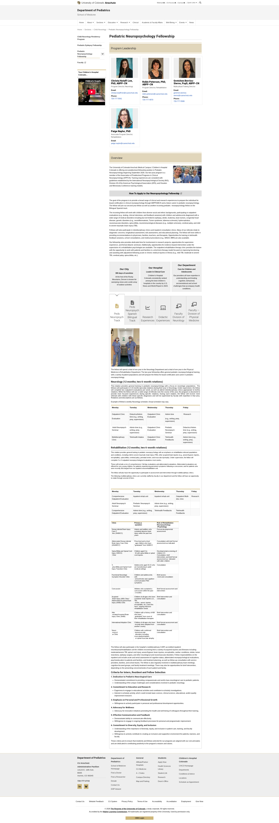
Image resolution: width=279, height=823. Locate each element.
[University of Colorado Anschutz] (96, 2)
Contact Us (115, 785)
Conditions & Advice (187, 774)
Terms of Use (142, 801)
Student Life (162, 773)
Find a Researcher (118, 777)
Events (182, 22)
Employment (186, 801)
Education (112, 22)
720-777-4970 (147, 100)
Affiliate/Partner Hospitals (142, 763)
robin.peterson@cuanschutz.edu (154, 94)
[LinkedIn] (80, 790)
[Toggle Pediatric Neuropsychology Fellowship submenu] (102, 54)
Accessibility (157, 801)
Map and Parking (142, 781)
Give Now (199, 801)
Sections (100, 22)
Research (124, 22)
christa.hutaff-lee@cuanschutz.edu (124, 93)
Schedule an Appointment (189, 782)
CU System (112, 801)
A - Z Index (140, 773)
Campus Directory (143, 777)
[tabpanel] (155, 536)
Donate (114, 781)
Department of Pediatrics (93, 10)
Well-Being (170, 22)
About (89, 22)
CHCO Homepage (186, 766)
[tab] (117, 309)
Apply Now (162, 762)
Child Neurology (100, 30)
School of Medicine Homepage (118, 767)
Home (79, 30)
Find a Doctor (116, 773)
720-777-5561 (116, 99)
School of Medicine (86, 14)
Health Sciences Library (164, 767)
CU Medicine (141, 769)
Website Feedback (96, 801)
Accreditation (172, 801)
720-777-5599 (179, 101)
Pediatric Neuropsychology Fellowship (84, 53)
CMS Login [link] (139, 818)
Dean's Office (163, 781)
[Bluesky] (87, 790)
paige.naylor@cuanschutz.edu (123, 143)
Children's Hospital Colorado (188, 760)
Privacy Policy (127, 801)
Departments (184, 770)
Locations (182, 778)
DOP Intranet (116, 789)
